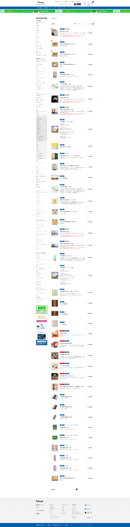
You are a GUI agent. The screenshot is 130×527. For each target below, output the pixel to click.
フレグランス (38, 209)
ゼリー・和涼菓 (39, 153)
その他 (37, 50)
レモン (37, 39)
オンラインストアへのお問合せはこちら (90, 517)
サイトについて (74, 507)
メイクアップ (38, 200)
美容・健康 (38, 213)
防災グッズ (38, 275)
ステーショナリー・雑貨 (40, 82)
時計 (37, 246)
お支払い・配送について (76, 512)
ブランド (47, 14)
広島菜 (37, 41)
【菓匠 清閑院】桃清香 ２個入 (66, 468)
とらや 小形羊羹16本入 (64, 314)
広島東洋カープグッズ (48, 7)
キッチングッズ (38, 259)
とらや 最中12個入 (63, 324)
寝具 (37, 266)
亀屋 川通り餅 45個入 (64, 31)
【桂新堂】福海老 (63, 333)
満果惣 (38, 134)
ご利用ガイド (79, 1)
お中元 (63, 508)
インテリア (38, 261)
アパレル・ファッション (40, 71)
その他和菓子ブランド (40, 138)
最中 (37, 146)
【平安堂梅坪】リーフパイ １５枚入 (67, 267)
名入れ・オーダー (39, 84)
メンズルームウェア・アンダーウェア (41, 232)
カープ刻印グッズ (39, 89)
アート (37, 279)
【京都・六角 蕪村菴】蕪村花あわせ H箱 (67, 478)
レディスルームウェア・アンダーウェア (41, 235)
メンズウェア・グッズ (40, 224)
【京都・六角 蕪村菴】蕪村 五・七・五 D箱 (68, 211)
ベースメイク (38, 197)
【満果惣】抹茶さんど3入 (64, 437)
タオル (37, 75)
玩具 (37, 295)
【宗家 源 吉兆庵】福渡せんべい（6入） (67, 74)
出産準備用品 (38, 297)
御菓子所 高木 (39, 130)
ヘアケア (37, 204)
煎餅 (37, 149)
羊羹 (37, 144)
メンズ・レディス (72, 7)
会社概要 (37, 507)
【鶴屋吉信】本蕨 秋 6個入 (65, 354)
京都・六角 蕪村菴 (39, 136)
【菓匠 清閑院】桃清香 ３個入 (66, 457)
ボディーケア (38, 202)
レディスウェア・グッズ (40, 226)
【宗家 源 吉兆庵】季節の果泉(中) (66, 343)
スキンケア (38, 195)
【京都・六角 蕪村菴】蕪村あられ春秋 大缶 (68, 221)
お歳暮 (63, 510)
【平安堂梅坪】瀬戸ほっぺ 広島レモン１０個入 (69, 291)
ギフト (55, 7)
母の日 (63, 507)
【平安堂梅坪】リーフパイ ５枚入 (66, 121)
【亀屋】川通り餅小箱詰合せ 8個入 (66, 243)
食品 (59, 7)
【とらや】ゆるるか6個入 (64, 365)
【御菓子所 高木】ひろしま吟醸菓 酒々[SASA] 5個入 (69, 165)
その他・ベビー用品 (39, 299)
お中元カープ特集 (39, 64)
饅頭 (37, 142)
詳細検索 (78, 4)
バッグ (37, 237)
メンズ (37, 206)
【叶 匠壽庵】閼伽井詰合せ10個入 (66, 406)
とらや (38, 117)
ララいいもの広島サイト (40, 510)
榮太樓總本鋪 (39, 126)
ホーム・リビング (39, 73)
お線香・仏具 (38, 282)
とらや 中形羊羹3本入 (64, 178)
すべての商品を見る (40, 140)
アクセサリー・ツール (40, 211)
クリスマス (63, 512)
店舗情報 (37, 513)
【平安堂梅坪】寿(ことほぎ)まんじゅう (67, 375)
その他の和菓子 (39, 155)
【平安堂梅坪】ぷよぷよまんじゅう (66, 255)
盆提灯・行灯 (38, 284)
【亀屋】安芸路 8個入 (64, 97)
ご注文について (74, 510)
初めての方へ (58, 1)
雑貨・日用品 (38, 273)
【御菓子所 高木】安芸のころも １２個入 (68, 199)
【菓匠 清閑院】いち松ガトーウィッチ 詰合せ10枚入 (70, 155)
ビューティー (64, 7)
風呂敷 (37, 270)
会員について (74, 516)
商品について (74, 508)
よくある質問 (72, 1)
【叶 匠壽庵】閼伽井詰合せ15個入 (66, 396)
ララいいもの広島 (39, 48)
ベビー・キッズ (89, 7)
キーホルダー (38, 80)
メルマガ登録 (65, 1)
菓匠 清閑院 (38, 132)
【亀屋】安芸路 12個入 (64, 231)
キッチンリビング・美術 (81, 7)
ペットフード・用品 (39, 277)
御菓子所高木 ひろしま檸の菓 (65, 146)
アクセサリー (38, 228)
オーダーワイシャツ (39, 242)
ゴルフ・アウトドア (39, 239)
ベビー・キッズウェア (40, 292)
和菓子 (44, 14)
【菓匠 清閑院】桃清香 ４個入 (66, 447)
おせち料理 (63, 513)
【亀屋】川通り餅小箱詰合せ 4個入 (66, 109)
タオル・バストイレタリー (40, 264)
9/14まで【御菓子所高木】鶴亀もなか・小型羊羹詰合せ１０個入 (71, 386)
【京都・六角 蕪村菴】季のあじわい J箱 (67, 54)
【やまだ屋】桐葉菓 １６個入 (65, 186)
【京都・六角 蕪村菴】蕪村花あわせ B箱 (67, 64)
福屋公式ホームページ (40, 504)
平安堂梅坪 (38, 128)
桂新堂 (38, 124)
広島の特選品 (40, 7)
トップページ (38, 14)
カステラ (38, 151)
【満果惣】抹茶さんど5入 (64, 427)
